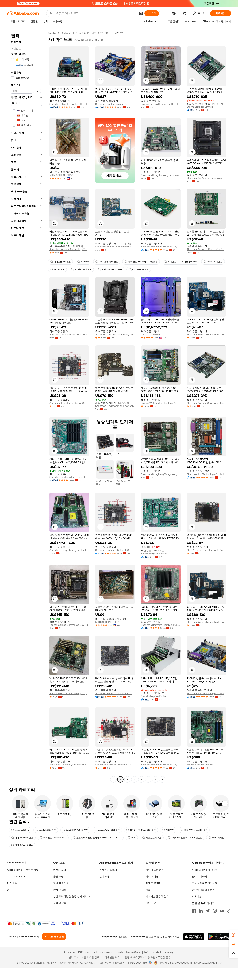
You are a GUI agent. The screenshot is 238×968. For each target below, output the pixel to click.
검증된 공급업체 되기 (203, 889)
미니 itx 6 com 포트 (24, 837)
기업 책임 (12, 883)
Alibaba (52, 33)
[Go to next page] (162, 779)
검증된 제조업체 (108, 869)
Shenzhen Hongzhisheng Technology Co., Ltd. (161, 175)
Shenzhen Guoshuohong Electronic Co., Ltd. (69, 334)
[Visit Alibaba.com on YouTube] (222, 911)
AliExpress (69, 952)
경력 (9, 889)
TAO (146, 952)
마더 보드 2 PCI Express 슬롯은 (143, 261)
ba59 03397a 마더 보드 (77, 830)
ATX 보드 (170, 830)
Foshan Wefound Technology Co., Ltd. (161, 403)
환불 (148, 889)
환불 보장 (58, 876)
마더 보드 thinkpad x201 (54, 837)
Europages (169, 952)
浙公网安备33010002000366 (176, 962)
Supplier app (109, 936)
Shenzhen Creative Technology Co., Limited (115, 334)
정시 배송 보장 (61, 883)
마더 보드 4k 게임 (140, 269)
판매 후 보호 (59, 889)
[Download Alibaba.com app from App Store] (193, 936)
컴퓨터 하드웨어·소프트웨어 (94, 33)
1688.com (83, 952)
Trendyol (156, 952)
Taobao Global (133, 952)
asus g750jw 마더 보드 (109, 830)
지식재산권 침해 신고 (157, 896)
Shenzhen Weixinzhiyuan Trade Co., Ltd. (206, 334)
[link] (233, 934)
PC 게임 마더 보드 (83, 269)
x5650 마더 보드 (214, 261)
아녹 (133, 837)
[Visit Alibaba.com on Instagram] (215, 911)
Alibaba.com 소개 (17, 862)
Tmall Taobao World (101, 952)
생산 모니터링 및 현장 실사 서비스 (71, 896)
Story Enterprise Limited (200, 106)
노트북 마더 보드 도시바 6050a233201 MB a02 (98, 837)
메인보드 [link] (119, 33)
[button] (141, 13)
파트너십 (197, 896)
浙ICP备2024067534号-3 (208, 962)
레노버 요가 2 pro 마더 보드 (143, 830)
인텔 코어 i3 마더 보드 (112, 269)
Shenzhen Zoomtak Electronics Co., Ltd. (206, 249)
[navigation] (26, 406)
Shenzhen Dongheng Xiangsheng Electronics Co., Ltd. (161, 474)
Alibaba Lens (26, 936)
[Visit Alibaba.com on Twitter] (208, 911)
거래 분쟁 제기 (153, 883)
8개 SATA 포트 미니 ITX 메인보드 (186, 837)
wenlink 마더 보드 (47, 830)
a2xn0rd (85, 261)
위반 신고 (151, 903)
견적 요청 (104, 876)
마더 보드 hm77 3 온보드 (196, 830)
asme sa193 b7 (22, 830)
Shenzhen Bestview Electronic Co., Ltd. (69, 477)
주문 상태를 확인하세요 (204, 883)
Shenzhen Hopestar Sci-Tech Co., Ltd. (161, 246)
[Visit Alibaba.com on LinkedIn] (201, 911)
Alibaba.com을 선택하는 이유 (22, 869)
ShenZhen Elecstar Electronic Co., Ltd (69, 403)
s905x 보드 (59, 269)
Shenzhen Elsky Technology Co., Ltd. (69, 104)
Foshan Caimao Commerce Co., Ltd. (160, 104)
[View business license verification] (150, 963)
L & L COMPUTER (150, 334)
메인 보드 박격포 (153, 837)
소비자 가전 (67, 33)
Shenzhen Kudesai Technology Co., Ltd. (69, 249)
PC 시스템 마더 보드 (108, 261)
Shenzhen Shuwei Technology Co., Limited (115, 246)
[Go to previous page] (113, 779)
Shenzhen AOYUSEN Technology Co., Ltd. (206, 178)
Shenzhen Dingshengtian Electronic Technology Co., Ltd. (115, 405)
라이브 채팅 (152, 876)
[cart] (185, 13)
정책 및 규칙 (59, 903)
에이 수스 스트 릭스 (24, 845)
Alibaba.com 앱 (139, 936)
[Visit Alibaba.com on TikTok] (229, 911)
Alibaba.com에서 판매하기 (206, 869)
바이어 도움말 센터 (156, 869)
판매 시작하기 (199, 876)
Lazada (119, 952)
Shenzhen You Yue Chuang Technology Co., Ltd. (206, 403)
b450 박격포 (218, 837)
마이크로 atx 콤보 (62, 261)
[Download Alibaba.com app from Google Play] (219, 936)
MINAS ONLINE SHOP (61, 175)
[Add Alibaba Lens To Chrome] (54, 936)
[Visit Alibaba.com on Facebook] (194, 911)
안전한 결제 (59, 869)
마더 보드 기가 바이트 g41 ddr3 (182, 261)
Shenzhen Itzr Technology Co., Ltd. (114, 104)
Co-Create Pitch (16, 876)
